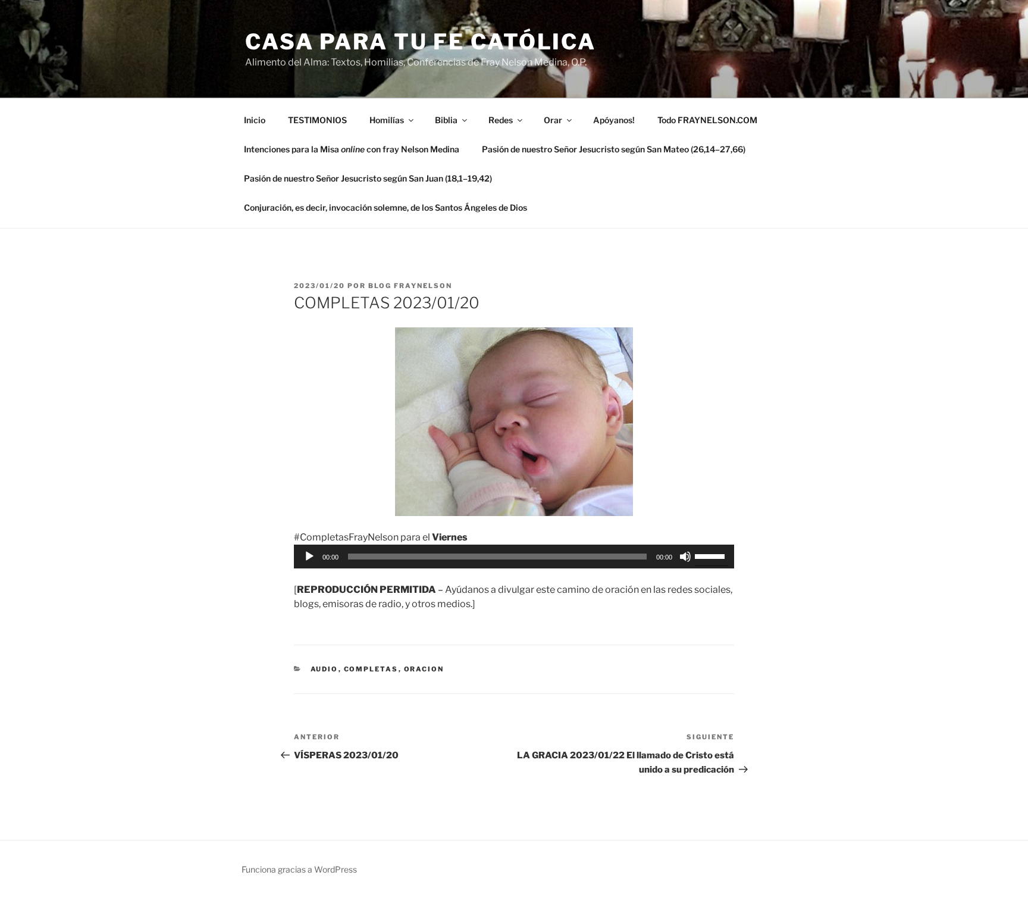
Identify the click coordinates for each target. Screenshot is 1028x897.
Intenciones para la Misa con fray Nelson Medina (351, 149)
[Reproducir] (309, 556)
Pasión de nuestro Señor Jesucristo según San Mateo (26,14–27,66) (613, 149)
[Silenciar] (685, 556)
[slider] (711, 555)
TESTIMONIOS (317, 120)
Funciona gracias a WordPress (299, 869)
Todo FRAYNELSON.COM (707, 120)
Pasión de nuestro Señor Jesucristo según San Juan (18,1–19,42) (368, 178)
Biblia (446, 120)
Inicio (254, 120)
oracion (424, 669)
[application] (514, 556)
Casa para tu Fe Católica (420, 42)
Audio (325, 669)
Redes (500, 120)
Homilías (386, 120)
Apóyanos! (614, 120)
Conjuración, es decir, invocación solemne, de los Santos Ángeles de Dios (385, 207)
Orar (553, 120)
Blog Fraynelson (410, 286)
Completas (371, 669)
